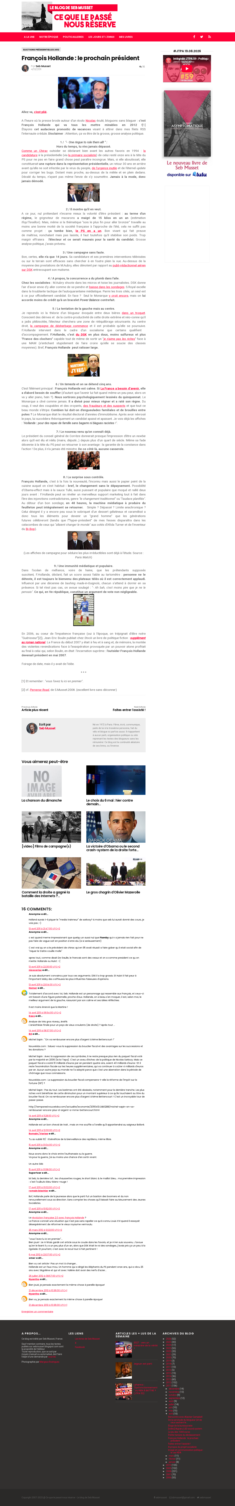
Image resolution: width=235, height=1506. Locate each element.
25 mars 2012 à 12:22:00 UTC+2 (45, 1230)
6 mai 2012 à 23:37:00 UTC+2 (44, 1254)
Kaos (32, 1016)
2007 (169, 1474)
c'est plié (40, 112)
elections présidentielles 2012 (41, 49)
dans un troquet (133, 313)
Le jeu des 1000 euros (179, 1432)
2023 (169, 1348)
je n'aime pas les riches (119, 339)
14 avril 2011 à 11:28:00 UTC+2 (44, 1115)
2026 (169, 1338)
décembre (174, 1388)
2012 (169, 1382)
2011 (169, 1385)
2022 (169, 1351)
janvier (172, 1462)
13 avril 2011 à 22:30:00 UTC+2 (44, 966)
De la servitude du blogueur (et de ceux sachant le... (185, 1421)
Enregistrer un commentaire (37, 1311)
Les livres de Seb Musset (87, 1338)
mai (171, 1410)
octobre (173, 1395)
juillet (172, 1404)
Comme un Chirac (35, 151)
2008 (169, 1471)
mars (172, 1455)
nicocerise (35, 970)
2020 (169, 1357)
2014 (169, 1376)
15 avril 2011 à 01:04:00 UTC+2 (44, 1144)
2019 (169, 1360)
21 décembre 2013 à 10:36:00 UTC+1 (48, 1290)
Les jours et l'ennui (101, 37)
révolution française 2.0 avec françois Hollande (58, 1217)
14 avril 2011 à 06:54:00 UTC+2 (45, 1012)
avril (171, 1413)
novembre (174, 1392)
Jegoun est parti (143, 1363)
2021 (169, 1354)
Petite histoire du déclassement (184, 1435)
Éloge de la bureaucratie (180, 1425)
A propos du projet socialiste (182, 1447)
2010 (169, 1465)
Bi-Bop (30, 529)
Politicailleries (73, 37)
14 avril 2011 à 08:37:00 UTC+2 (45, 1030)
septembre (174, 1398)
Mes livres (126, 37)
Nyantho (34, 1279)
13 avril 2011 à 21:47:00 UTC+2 (44, 928)
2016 (169, 1370)
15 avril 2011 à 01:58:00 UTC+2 (44, 1169)
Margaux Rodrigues (49, 1362)
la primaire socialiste (82, 155)
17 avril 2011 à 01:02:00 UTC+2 (44, 1187)
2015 (169, 1373)
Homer (33, 988)
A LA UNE (29, 37)
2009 (169, 1468)
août (171, 1401)
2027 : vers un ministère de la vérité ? (146, 1345)
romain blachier (38, 1190)
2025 (169, 1342)
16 (143, 66)
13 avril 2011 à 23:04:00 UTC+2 (45, 984)
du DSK (81, 334)
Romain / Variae (38, 1133)
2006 (169, 1477)
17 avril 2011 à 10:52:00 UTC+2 (44, 1208)
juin (171, 1407)
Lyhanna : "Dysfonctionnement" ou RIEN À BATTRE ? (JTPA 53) (145, 1389)
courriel (52, 1356)
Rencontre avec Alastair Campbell (185, 1417)
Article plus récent (35, 709)
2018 (169, 1363)
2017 (169, 1367)
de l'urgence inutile (104, 168)
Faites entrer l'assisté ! (129, 709)
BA (30, 1034)
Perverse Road (39, 690)
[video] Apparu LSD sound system (185, 1428)
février (172, 1459)
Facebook (80, 1347)
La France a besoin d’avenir (120, 388)
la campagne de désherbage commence (59, 326)
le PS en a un (88, 231)
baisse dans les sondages (106, 287)
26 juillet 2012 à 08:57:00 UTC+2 (46, 1275)
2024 (169, 1345)
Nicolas (91, 120)
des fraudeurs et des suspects (104, 406)
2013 (169, 1379)
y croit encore (118, 295)
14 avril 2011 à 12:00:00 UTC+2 (44, 1130)
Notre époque (48, 37)
